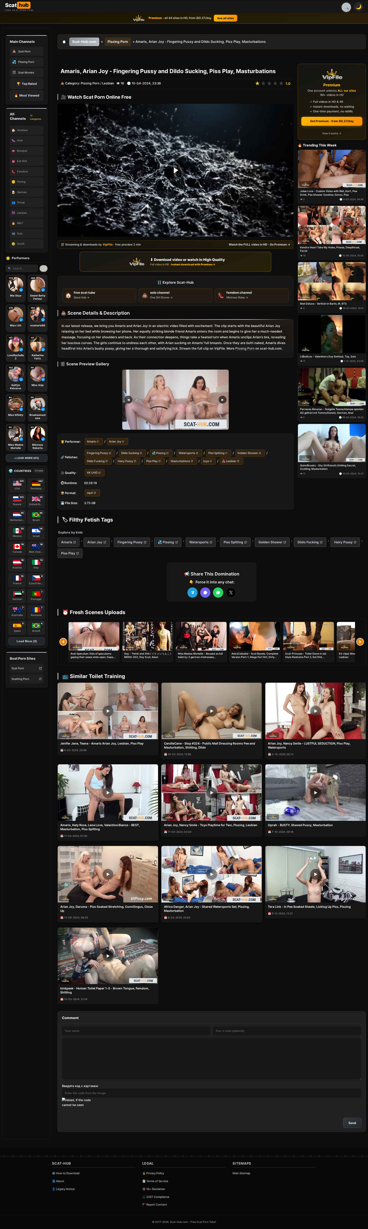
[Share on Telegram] (192, 592)
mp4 (90, 492)
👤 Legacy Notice (63, 1189)
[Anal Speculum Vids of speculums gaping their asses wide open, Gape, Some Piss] (94, 636)
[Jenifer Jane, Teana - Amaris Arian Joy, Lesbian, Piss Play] (108, 711)
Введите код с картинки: (80, 1086)
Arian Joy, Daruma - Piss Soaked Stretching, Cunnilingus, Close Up (106, 908)
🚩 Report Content (154, 1204)
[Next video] (360, 642)
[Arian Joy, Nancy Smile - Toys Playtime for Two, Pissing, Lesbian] (211, 792)
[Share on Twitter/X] (231, 592)
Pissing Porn (118, 41)
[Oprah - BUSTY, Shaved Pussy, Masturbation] (315, 792)
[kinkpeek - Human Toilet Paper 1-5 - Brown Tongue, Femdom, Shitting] (108, 956)
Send (352, 1123)
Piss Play (152, 461)
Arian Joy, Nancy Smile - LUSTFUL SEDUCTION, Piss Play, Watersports (309, 745)
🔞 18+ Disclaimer (153, 1189)
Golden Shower (247, 453)
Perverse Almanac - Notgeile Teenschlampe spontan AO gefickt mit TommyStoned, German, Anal (332, 411)
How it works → (331, 133)
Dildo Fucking (96, 461)
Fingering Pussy (97, 453)
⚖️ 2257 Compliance (155, 1197)
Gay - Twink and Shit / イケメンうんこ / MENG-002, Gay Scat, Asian (147, 655)
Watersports (187, 453)
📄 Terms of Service (155, 1181)
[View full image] (175, 400)
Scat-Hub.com (84, 41)
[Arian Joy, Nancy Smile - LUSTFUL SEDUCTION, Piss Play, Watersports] (315, 711)
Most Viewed (26, 95)
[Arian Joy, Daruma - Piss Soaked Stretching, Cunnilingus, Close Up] (108, 874)
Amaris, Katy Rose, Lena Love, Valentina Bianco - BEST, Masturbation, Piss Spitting (100, 827)
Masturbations (180, 461)
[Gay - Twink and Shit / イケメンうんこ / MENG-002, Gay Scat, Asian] (147, 636)
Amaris (91, 441)
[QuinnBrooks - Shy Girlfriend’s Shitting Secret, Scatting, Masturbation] (332, 443)
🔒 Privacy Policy (153, 1173)
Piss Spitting (216, 453)
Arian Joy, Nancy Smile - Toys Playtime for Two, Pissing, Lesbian (210, 825)
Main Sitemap (241, 1173)
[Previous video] (63, 642)
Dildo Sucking (130, 453)
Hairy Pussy (125, 461)
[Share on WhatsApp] (218, 592)
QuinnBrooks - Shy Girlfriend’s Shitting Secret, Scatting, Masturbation (328, 467)
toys (206, 461)
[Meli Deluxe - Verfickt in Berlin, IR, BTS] (332, 281)
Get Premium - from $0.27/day (332, 121)
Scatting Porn (20, 679)
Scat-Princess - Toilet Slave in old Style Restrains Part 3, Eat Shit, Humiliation (305, 657)
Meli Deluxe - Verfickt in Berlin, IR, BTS (323, 303)
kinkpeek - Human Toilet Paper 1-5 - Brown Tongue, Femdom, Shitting (104, 990)
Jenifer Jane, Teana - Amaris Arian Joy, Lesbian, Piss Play (102, 743)
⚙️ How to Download (65, 1173)
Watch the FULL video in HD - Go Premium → (259, 244)
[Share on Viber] (205, 592)
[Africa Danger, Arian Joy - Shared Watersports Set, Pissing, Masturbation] (211, 874)
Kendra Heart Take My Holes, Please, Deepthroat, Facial (330, 249)
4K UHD (92, 472)
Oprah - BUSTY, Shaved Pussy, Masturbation (300, 825)
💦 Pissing (158, 453)
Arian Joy (115, 441)
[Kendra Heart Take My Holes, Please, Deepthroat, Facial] (332, 225)
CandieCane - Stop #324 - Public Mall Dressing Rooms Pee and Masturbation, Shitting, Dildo (209, 745)
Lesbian (108, 83)
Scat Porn (18, 668)
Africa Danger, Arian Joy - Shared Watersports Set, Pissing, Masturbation (207, 908)
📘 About (58, 1181)
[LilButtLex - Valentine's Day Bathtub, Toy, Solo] (332, 334)
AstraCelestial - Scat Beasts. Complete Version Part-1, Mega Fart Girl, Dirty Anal (254, 657)
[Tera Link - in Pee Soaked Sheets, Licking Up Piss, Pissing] (315, 874)
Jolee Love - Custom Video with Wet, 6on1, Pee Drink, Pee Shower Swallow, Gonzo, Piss (328, 193)
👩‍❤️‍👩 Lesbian (229, 461)
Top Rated (27, 83)
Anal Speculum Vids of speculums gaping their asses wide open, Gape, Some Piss (92, 657)
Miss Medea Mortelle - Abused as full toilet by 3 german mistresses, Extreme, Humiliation (200, 657)
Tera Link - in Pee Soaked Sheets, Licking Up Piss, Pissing (309, 906)
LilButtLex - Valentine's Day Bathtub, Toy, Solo (328, 356)
